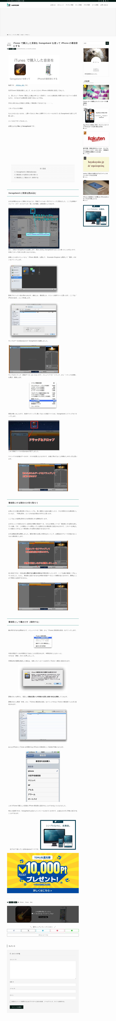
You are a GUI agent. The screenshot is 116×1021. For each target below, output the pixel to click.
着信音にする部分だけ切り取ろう (27, 174)
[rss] (106, 1)
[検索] (108, 1)
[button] (14, 930)
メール (12, 988)
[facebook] (99, 1)
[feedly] (103, 1)
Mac (15, 48)
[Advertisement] (58, 21)
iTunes (27, 902)
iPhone (10, 48)
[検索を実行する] (107, 43)
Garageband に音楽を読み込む (27, 172)
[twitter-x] (101, 1)
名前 (12, 982)
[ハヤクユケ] (13, 5)
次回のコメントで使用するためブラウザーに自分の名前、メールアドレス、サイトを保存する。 (39, 1001)
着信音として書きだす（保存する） (28, 177)
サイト (12, 995)
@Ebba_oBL (20, 85)
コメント (13, 959)
